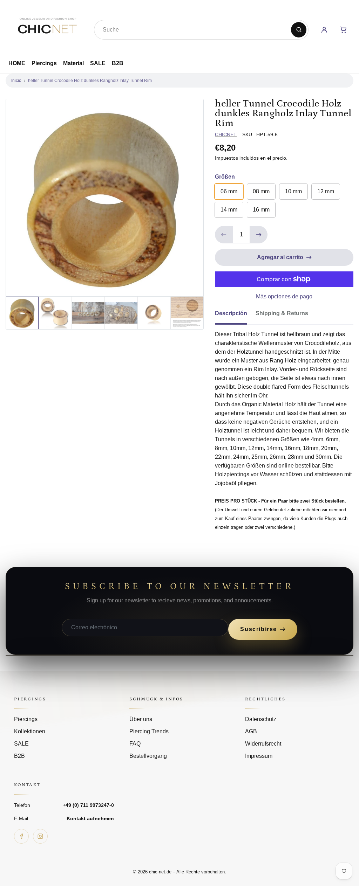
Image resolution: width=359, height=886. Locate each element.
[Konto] (324, 29)
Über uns (140, 719)
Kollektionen (29, 731)
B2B (117, 63)
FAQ (135, 744)
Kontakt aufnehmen (90, 818)
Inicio (16, 80)
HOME (16, 63)
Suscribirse (258, 629)
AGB (251, 731)
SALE (98, 63)
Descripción (231, 313)
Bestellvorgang (148, 756)
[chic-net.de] (47, 28)
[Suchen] (298, 29)
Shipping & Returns (282, 313)
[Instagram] (40, 836)
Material (73, 63)
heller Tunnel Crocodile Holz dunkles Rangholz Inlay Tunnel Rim (90, 80)
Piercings (44, 63)
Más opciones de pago (284, 296)
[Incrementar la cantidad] (258, 234)
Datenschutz (260, 719)
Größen (225, 177)
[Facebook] (21, 836)
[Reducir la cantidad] (223, 234)
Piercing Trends (149, 731)
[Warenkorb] (343, 29)
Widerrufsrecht (263, 744)
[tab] (235, 315)
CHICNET (226, 134)
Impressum (258, 756)
